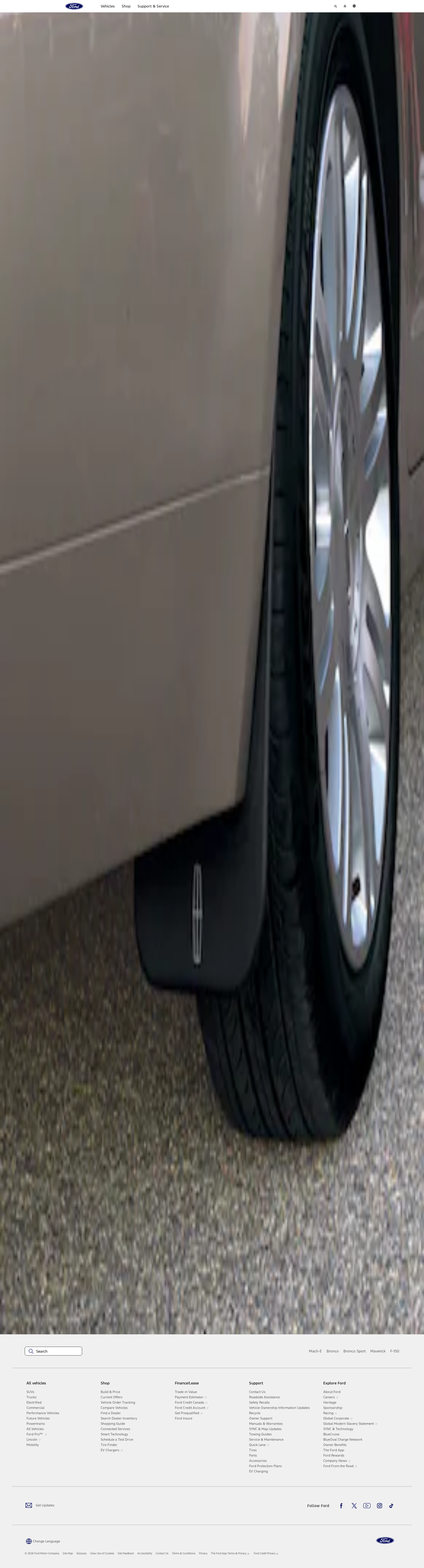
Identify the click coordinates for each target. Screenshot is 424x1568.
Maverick (378, 1351)
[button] (42, 1541)
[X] (354, 1505)
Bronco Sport (354, 1351)
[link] (68, 1553)
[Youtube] (367, 1505)
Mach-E (315, 1351)
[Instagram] (379, 1505)
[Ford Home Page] (385, 1540)
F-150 (394, 1351)
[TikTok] (391, 1505)
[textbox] (53, 1351)
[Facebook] (342, 1505)
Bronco (333, 1351)
